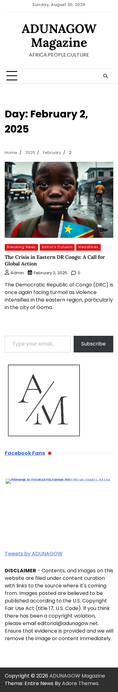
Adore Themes (80, 683)
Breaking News (21, 247)
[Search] (105, 76)
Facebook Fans (25, 453)
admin (17, 272)
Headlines (88, 247)
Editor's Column (57, 247)
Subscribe (93, 343)
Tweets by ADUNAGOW (34, 553)
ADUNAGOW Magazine (59, 35)
